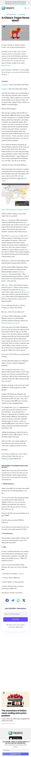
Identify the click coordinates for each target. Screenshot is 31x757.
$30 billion (5, 84)
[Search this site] (25, 8)
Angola (23, 289)
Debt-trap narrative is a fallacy (10, 323)
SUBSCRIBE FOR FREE (15, 754)
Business (22, 14)
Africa (6, 220)
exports (25, 292)
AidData (22, 369)
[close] (29, 3)
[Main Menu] (28, 8)
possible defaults (19, 396)
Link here (21, 573)
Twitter (19, 459)
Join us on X (19, 627)
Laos (6, 285)
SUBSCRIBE (15, 619)
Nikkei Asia (15, 407)
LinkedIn (11, 459)
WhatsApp (5, 459)
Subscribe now (6, 65)
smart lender (14, 236)
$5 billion (4, 89)
